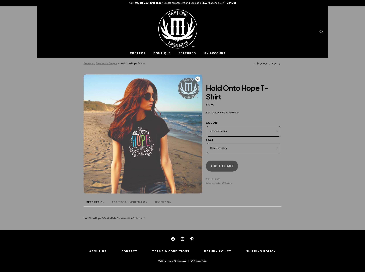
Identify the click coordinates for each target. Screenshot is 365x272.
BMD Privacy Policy (199, 261)
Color (211, 122)
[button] (197, 79)
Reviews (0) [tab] (163, 202)
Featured (187, 53)
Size (210, 139)
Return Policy (217, 251)
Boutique (162, 53)
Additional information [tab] (129, 202)
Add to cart (222, 166)
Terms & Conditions (170, 251)
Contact (129, 251)
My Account (215, 53)
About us (98, 251)
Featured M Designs (106, 63)
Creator (138, 53)
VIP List (231, 3)
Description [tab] (95, 202)
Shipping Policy (261, 251)
